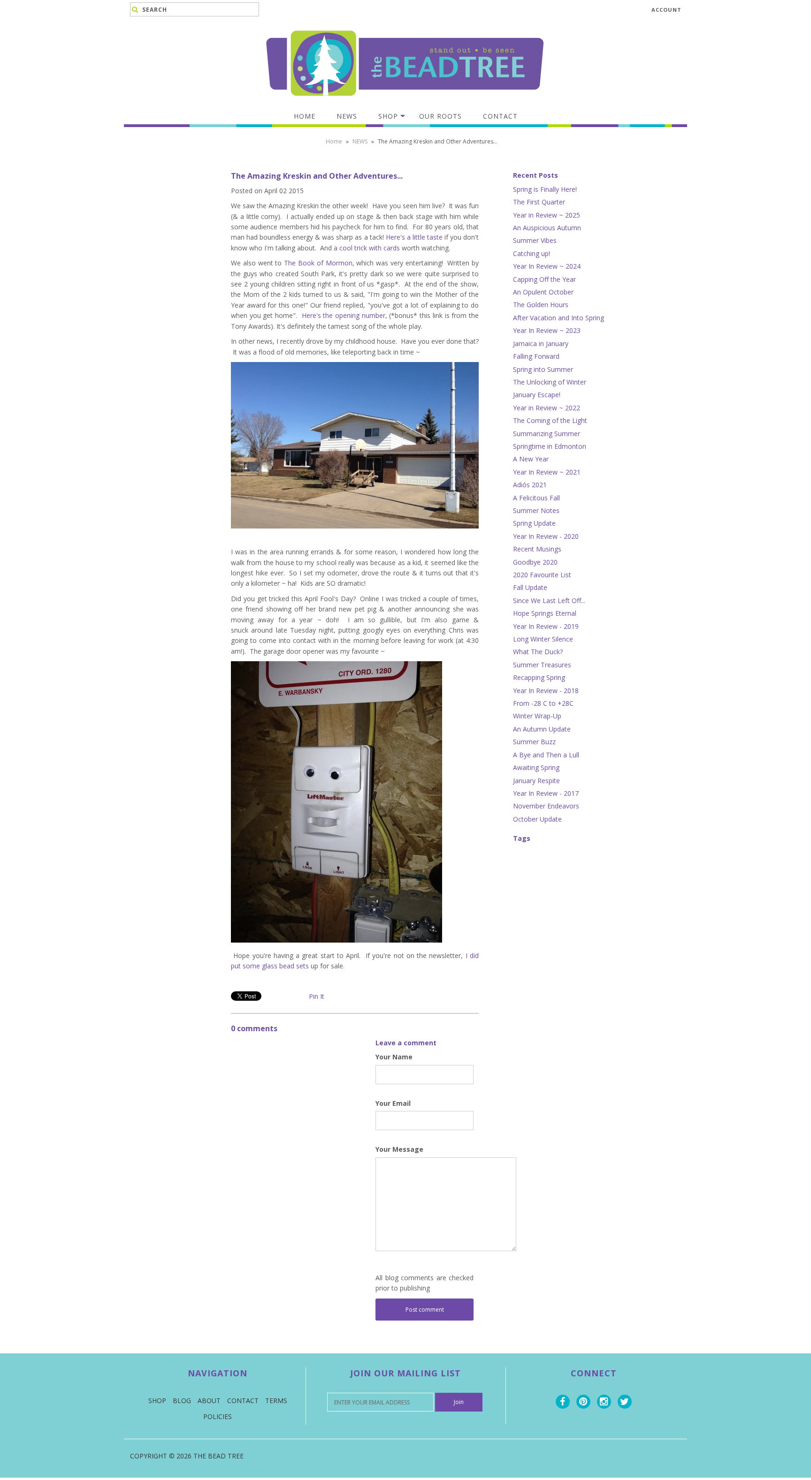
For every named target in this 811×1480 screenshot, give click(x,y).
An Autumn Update (542, 729)
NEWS (359, 141)
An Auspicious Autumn (547, 227)
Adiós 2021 (530, 484)
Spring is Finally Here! (545, 189)
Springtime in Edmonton (549, 446)
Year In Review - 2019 (546, 626)
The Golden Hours (540, 304)
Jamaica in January (540, 343)
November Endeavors (546, 805)
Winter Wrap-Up (537, 715)
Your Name (394, 1056)
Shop (388, 116)
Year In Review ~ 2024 (547, 266)
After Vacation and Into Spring (558, 317)
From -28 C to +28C (543, 703)
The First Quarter (539, 201)
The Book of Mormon (318, 262)
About (209, 1400)
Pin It (316, 996)
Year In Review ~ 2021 (547, 472)
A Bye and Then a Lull (546, 754)
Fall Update (530, 587)
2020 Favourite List (542, 574)
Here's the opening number (343, 315)
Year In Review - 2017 (546, 793)
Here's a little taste (414, 237)
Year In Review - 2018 (546, 690)
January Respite (536, 780)
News (347, 116)
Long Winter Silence (543, 638)
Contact (500, 116)
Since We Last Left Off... (549, 600)
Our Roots (440, 116)
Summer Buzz (534, 741)
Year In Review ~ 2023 (547, 330)
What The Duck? (538, 651)
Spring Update (534, 523)
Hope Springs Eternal (544, 613)
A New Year (531, 458)
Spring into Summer (543, 369)
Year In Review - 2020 (546, 536)
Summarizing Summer (546, 433)
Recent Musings (537, 548)
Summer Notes (536, 510)
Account (666, 9)
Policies (217, 1416)
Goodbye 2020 (535, 562)
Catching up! (531, 253)
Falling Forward (536, 356)
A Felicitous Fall (536, 497)
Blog (182, 1400)
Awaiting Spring (536, 767)
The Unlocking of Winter (549, 382)
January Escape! (536, 394)
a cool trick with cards (367, 247)
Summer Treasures (542, 664)
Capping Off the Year (544, 279)
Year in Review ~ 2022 (546, 407)
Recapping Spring (539, 677)
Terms (276, 1400)
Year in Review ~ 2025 (546, 215)
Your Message (399, 1149)
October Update (537, 819)
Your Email (393, 1103)
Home (304, 116)
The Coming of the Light (550, 420)
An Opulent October (543, 291)
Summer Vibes (535, 240)
